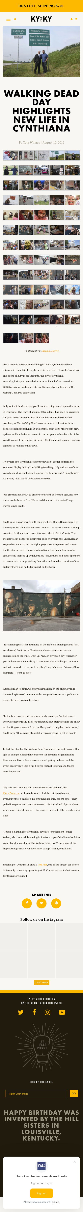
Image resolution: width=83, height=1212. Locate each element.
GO (74, 1093)
